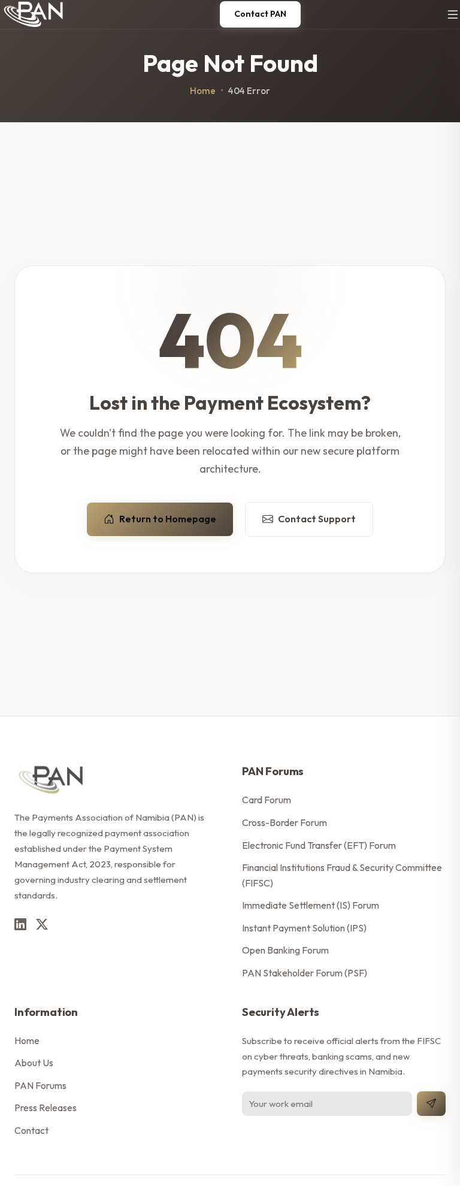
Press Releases (45, 1108)
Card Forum (266, 800)
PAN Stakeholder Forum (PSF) (304, 973)
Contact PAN (260, 13)
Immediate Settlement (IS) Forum (310, 905)
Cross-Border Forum (284, 822)
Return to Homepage (167, 519)
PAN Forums (40, 1085)
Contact (31, 1130)
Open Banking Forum (285, 950)
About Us (33, 1063)
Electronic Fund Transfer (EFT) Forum (319, 845)
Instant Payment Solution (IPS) (304, 928)
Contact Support (317, 519)
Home (203, 90)
